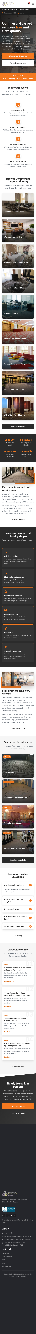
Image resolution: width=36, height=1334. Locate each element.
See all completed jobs (18, 860)
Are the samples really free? (14, 885)
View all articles (18, 1066)
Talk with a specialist (18, 519)
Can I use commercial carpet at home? (15, 917)
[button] (33, 4)
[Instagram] (14, 1215)
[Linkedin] (10, 1215)
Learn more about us (18, 728)
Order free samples (18, 1106)
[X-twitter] (7, 1215)
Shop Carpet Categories (18, 56)
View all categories (18, 426)
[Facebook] (3, 1215)
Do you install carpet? (12, 909)
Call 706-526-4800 (19, 63)
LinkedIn (22, 13)
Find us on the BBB (10, 13)
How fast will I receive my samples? (13, 900)
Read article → (9, 981)
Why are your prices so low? (14, 926)
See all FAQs (18, 936)
